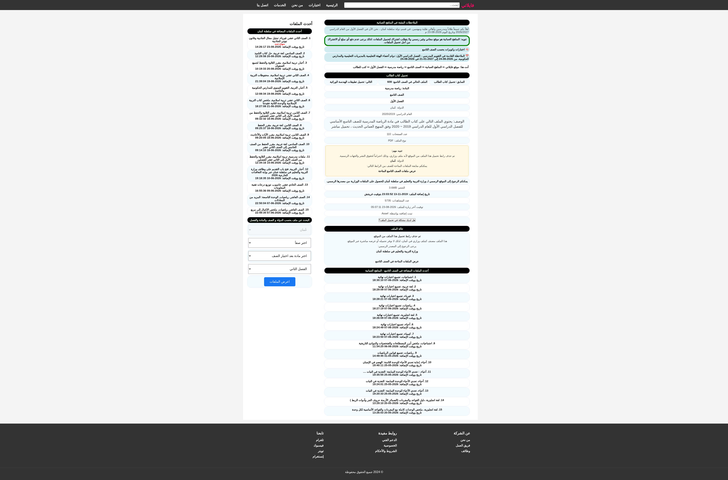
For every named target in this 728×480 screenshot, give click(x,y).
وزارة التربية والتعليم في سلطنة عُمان (397, 251)
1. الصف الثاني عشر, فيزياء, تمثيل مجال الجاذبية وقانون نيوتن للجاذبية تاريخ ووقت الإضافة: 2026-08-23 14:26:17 (280, 42)
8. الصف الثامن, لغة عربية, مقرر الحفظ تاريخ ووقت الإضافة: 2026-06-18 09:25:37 (279, 127)
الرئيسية (332, 5)
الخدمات (280, 5)
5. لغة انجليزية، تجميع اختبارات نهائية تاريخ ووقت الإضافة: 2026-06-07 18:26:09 (397, 316)
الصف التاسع (414, 67)
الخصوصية (390, 445)
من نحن (297, 5)
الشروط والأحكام (386, 451)
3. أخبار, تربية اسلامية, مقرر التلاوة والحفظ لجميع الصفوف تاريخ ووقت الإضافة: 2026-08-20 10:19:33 (279, 65)
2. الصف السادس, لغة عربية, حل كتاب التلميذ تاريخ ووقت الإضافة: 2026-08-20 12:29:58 (280, 55)
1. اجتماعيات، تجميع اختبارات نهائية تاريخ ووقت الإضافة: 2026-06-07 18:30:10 (397, 279)
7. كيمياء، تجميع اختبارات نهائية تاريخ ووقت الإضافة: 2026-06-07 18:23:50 (397, 335)
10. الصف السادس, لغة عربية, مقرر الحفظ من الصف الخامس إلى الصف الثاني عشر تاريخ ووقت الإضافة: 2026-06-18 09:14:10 (279, 147)
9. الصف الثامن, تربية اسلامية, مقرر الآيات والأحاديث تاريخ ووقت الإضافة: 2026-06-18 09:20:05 (279, 136)
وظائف (465, 451)
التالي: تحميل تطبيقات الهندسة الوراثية (351, 81)
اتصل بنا (262, 5)
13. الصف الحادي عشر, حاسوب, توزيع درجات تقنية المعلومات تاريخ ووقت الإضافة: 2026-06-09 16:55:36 (280, 187)
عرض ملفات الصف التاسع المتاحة (397, 170)
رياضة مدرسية (396, 67)
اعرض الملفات (280, 281)
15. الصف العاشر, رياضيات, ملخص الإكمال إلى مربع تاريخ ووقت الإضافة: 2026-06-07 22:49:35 (280, 211)
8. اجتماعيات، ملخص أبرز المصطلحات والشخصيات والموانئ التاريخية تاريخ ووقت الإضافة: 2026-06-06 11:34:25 (397, 345)
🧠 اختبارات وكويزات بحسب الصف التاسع (445, 49)
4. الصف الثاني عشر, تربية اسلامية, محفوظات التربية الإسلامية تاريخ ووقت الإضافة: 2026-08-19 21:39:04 (279, 78)
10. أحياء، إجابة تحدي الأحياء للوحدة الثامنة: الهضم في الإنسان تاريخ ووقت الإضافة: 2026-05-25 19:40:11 (397, 364)
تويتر (321, 451)
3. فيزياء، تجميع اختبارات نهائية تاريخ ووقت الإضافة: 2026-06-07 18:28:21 (397, 297)
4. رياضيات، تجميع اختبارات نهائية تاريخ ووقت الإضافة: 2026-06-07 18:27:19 (397, 307)
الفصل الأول (377, 67)
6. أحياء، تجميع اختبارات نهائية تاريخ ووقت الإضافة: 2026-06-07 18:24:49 (397, 326)
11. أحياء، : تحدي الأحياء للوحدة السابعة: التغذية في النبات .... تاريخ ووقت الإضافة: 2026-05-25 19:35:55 (397, 373)
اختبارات (314, 5)
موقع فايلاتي (452, 67)
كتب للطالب (359, 67)
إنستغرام (318, 456)
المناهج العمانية (433, 67)
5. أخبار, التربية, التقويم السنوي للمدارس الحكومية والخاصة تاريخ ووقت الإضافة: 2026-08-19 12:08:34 (280, 90)
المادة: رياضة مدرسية (397, 88)
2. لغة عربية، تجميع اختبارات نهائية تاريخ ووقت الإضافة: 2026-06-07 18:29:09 (397, 288)
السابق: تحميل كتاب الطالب (449, 81)
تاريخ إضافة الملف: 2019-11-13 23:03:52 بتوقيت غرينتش (397, 194)
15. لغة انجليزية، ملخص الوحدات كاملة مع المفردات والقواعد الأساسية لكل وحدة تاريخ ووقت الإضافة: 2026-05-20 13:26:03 (397, 411)
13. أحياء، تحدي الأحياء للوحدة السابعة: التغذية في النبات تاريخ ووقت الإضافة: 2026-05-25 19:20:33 (397, 392)
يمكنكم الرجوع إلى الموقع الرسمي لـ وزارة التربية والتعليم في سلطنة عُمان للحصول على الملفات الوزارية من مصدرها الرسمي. (397, 181)
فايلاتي (467, 5)
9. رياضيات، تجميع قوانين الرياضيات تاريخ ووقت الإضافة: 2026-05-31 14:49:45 (397, 354)
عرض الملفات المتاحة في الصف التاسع (397, 261)
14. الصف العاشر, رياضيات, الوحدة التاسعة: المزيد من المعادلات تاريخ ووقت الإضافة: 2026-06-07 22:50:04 (279, 200)
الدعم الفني (389, 440)
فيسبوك (319, 445)
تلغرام (320, 440)
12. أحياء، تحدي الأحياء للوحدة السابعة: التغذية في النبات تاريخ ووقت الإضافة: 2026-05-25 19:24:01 (397, 383)
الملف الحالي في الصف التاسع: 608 (407, 81)
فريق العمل (463, 445)
